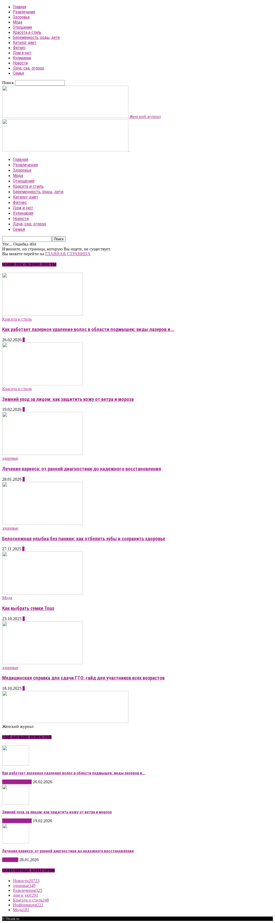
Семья (18, 73)
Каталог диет (24, 42)
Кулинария (22, 57)
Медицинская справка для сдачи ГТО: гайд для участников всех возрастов (83, 678)
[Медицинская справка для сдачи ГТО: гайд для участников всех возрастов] (42, 662)
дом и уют (25, 895)
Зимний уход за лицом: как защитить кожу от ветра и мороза (68, 399)
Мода (17, 22)
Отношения (22, 27)
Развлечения (24, 12)
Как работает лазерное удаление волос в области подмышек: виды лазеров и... (88, 329)
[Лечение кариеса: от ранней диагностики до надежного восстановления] (42, 453)
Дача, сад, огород (28, 68)
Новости (20, 63)
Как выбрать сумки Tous (28, 608)
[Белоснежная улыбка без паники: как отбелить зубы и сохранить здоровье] (42, 523)
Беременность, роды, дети (36, 37)
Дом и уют (22, 52)
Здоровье (21, 17)
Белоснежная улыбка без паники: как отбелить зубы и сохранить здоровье (83, 539)
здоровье (10, 458)
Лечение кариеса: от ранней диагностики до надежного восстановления (81, 469)
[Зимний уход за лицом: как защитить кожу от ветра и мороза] (42, 384)
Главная (19, 6)
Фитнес (19, 47)
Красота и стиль (27, 32)
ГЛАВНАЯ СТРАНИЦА (68, 254)
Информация (28, 905)
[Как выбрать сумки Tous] (42, 593)
